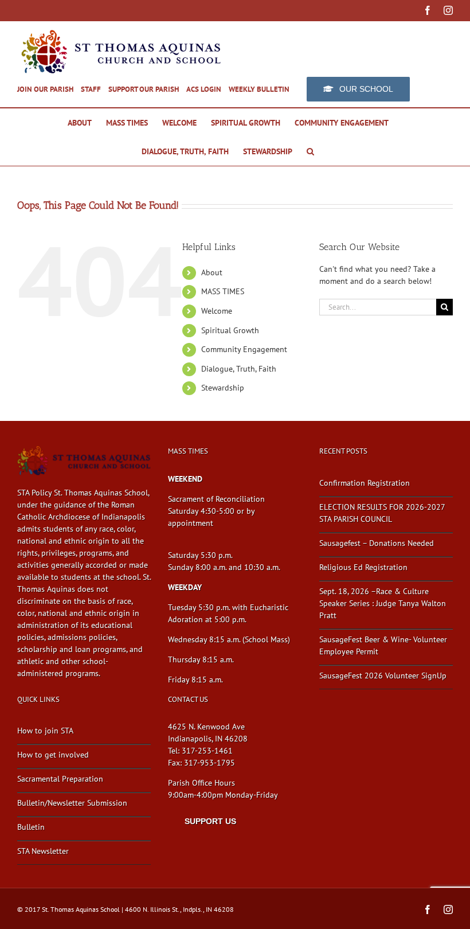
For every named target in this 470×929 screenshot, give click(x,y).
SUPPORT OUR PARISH (143, 89)
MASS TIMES (222, 291)
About (211, 272)
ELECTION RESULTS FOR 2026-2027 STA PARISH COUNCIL (382, 513)
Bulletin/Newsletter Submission (72, 803)
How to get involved (53, 755)
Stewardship (222, 387)
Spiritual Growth (230, 330)
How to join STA (45, 730)
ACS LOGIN (203, 89)
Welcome (216, 311)
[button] (310, 151)
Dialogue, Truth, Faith (238, 369)
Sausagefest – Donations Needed (376, 543)
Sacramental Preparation (60, 779)
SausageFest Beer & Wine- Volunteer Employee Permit (383, 645)
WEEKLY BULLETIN (259, 89)
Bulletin (31, 827)
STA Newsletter (43, 851)
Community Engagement (244, 349)
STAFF (91, 89)
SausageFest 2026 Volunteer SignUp (382, 675)
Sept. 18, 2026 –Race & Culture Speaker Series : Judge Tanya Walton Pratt (382, 603)
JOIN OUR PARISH (45, 89)
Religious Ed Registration (363, 567)
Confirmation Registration (364, 483)
